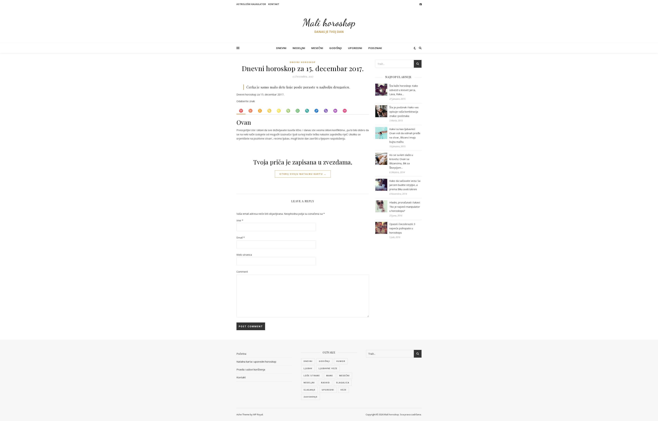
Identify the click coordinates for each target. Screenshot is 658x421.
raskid (325, 382)
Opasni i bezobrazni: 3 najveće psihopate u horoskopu (402, 228)
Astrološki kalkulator (251, 4)
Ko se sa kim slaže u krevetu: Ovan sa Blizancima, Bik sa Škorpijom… (401, 161)
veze (343, 389)
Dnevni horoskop (303, 62)
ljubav (308, 368)
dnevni (308, 361)
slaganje (309, 389)
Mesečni (317, 48)
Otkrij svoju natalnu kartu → (302, 173)
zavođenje (311, 396)
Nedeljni (299, 48)
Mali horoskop (329, 22)
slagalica (342, 382)
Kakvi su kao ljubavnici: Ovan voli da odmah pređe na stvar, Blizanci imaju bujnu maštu (404, 135)
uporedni (328, 389)
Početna (241, 353)
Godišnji (335, 48)
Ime (239, 220)
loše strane (312, 375)
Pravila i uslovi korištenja (250, 369)
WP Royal (258, 414)
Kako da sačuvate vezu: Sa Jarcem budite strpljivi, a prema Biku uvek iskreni (404, 185)
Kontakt (273, 4)
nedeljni (309, 382)
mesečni (344, 375)
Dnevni (281, 48)
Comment (242, 271)
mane (329, 375)
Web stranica (244, 254)
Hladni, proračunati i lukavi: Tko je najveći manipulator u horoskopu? (404, 206)
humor (340, 361)
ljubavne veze (328, 368)
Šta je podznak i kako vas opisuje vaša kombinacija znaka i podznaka (404, 111)
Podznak (375, 48)
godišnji (324, 361)
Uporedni (355, 48)
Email (240, 237)
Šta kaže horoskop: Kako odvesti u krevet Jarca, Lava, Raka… (403, 90)
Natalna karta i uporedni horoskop (256, 361)
